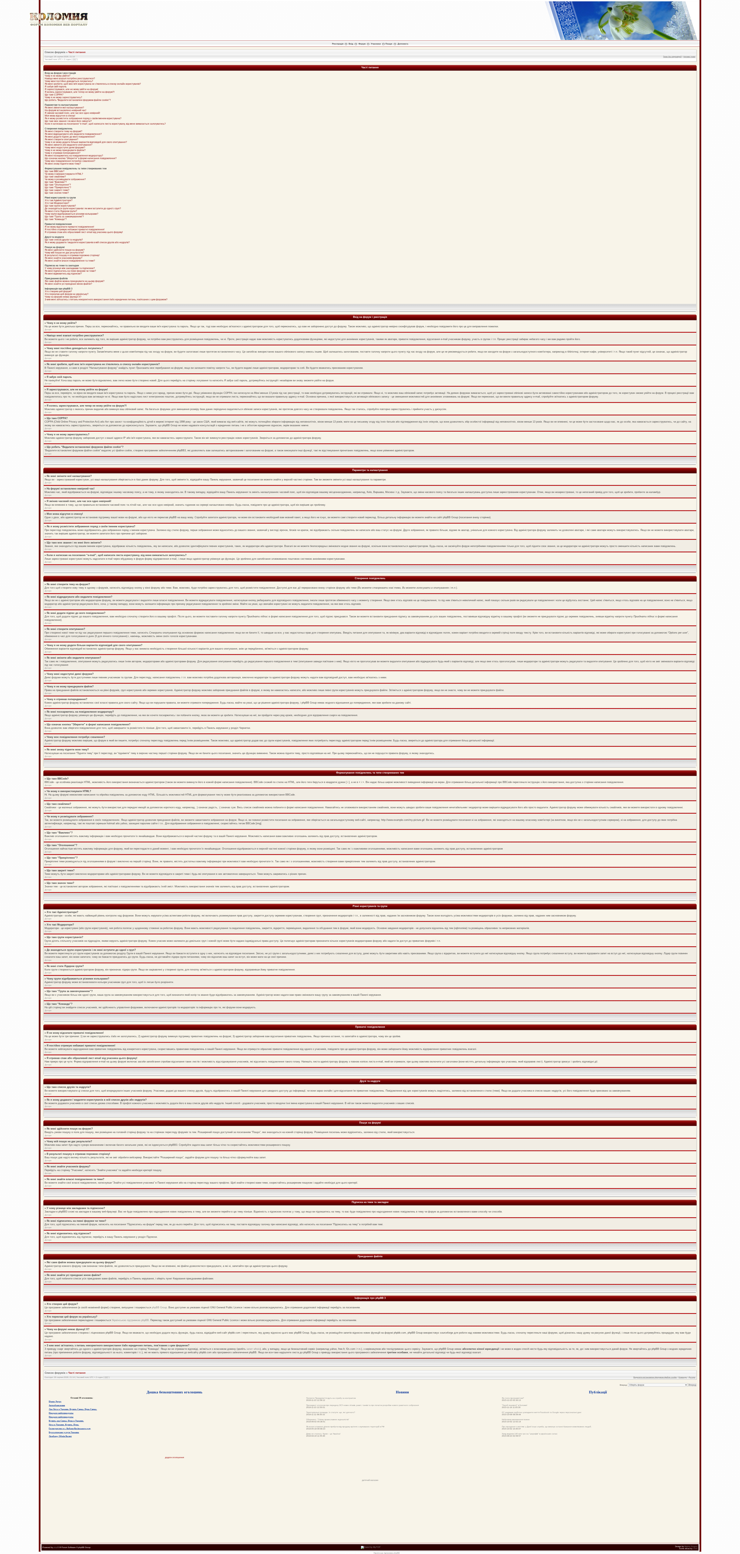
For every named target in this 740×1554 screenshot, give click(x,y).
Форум (362, 44)
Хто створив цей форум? (58, 291)
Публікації (598, 1392)
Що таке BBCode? (54, 171)
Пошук (388, 44)
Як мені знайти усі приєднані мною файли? (68, 284)
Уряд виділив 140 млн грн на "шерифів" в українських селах (529, 1434)
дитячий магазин (370, 1480)
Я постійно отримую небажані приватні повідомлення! (74, 229)
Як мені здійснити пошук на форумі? (65, 250)
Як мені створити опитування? (61, 139)
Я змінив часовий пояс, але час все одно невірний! (72, 113)
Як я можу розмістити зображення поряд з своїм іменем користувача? (83, 118)
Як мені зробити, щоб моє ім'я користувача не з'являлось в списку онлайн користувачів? (93, 84)
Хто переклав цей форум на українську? (66, 294)
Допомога (403, 44)
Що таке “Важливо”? (56, 182)
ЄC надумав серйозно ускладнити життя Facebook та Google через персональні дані (541, 1412)
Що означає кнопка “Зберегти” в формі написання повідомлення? (81, 158)
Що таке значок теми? (57, 193)
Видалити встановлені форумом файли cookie (655, 1377)
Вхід (351, 44)
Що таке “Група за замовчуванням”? (64, 216)
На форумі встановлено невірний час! (65, 110)
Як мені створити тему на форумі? (63, 131)
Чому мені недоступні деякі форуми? (65, 147)
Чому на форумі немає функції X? (63, 296)
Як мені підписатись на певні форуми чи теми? (70, 271)
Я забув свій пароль (55, 86)
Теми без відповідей (672, 57)
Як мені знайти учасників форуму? (63, 258)
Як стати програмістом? (513, 1398)
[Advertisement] (370, 1470)
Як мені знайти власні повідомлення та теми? (70, 260)
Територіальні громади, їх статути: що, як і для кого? (330, 1412)
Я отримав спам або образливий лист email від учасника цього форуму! (84, 232)
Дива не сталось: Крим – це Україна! (323, 1434)
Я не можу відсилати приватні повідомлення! (69, 226)
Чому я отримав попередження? (62, 153)
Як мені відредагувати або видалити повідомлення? (73, 134)
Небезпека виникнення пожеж (516, 1419)
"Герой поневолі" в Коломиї (514, 1405)
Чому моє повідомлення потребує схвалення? (70, 161)
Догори (48, 329)
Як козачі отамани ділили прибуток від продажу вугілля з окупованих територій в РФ (345, 1427)
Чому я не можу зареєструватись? (63, 97)
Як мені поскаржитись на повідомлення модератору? (74, 155)
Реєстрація (337, 44)
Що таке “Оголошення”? (58, 184)
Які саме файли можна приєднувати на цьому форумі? (74, 281)
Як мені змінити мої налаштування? (64, 107)
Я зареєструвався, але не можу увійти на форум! (71, 89)
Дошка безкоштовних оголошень (174, 1392)
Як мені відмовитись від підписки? (63, 273)
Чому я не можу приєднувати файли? (65, 150)
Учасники (376, 44)
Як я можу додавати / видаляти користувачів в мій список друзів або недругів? (87, 242)
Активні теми (689, 57)
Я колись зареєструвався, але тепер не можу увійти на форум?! (79, 92)
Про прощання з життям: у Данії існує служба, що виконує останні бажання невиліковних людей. (547, 1427)
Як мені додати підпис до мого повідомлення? (70, 136)
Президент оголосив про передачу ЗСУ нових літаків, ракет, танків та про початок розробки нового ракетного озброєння (362, 1405)
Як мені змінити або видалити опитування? (68, 144)
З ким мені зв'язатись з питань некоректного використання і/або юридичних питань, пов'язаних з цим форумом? (106, 299)
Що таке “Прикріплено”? (58, 187)
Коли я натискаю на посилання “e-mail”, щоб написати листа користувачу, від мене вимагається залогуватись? (105, 123)
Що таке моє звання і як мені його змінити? (68, 121)
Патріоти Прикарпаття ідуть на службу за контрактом (331, 1398)
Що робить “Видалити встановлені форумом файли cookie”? (78, 100)
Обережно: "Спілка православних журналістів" (327, 1419)
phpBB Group (159, 1307)
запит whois (253, 1348)
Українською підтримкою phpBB (130, 1320)
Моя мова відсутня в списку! (60, 115)
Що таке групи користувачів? (60, 205)
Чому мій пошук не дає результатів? (64, 252)
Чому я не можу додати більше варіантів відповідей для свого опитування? (86, 142)
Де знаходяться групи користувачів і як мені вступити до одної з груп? (83, 208)
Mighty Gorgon (691, 1546)
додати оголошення (174, 1457)
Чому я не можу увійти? (57, 75)
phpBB (57, 1547)
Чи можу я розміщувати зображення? (65, 179)
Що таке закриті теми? (57, 190)
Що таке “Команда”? (56, 219)
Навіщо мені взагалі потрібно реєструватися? (70, 78)
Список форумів (55, 52)
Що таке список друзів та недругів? (64, 239)
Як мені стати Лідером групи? (61, 211)
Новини (402, 1392)
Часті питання (77, 52)
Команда (683, 1377)
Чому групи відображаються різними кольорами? (71, 214)
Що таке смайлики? (55, 176)
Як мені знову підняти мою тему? (63, 163)
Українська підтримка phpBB (386, 1553)
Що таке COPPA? (54, 94)
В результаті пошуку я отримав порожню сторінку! (72, 255)
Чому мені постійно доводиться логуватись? (69, 81)
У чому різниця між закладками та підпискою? (70, 268)
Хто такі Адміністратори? (58, 200)
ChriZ (695, 1548)
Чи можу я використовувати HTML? (64, 174)
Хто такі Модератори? (57, 203)
